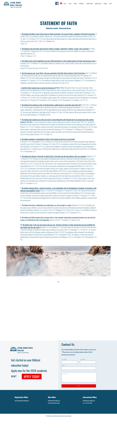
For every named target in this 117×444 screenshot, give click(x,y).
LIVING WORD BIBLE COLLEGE (16, 3)
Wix (70, 416)
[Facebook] (56, 3)
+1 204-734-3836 (88, 403)
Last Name (82, 359)
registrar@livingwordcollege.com (22, 400)
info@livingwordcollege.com (54, 400)
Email (63, 365)
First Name (64, 359)
